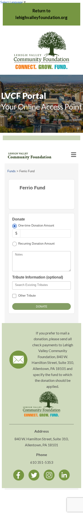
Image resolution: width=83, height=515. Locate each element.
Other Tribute (27, 295)
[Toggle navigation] (73, 155)
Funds (11, 171)
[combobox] (41, 285)
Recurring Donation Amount (36, 243)
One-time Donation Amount (36, 225)
